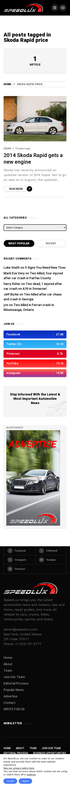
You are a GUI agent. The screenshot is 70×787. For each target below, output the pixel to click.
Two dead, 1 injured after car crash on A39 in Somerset (33, 286)
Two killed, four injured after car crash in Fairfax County (33, 276)
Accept (10, 781)
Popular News (14, 690)
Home (7, 84)
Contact (9, 702)
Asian (7, 148)
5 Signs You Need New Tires (45, 267)
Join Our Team (14, 677)
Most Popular (18, 243)
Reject (25, 781)
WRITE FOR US (14, 709)
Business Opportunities (49, 753)
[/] (54, 7)
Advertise (10, 696)
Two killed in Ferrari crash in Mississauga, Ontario (29, 307)
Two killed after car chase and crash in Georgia (33, 297)
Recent (51, 243)
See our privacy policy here (18, 768)
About (8, 664)
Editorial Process (16, 683)
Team (8, 670)
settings (31, 774)
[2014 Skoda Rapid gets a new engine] (35, 118)
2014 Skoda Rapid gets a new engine (33, 158)
